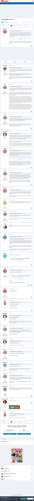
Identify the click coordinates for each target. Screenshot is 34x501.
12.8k (5, 275)
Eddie (5, 300)
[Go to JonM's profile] (5, 271)
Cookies (21, 494)
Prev (3, 25)
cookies (6, 498)
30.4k (5, 72)
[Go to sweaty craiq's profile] (5, 365)
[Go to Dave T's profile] (5, 87)
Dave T (4, 84)
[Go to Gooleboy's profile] (5, 32)
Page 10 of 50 (26, 25)
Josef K (4, 224)
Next (20, 25)
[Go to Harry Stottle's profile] (5, 134)
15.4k (5, 307)
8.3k (5, 207)
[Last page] (22, 25)
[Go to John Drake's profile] (2, 474)
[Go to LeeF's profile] (5, 203)
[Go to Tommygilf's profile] (5, 68)
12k (5, 241)
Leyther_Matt (4, 386)
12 (14, 25)
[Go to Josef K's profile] (5, 227)
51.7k (5, 91)
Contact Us (17, 494)
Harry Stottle (4, 131)
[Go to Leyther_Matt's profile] (5, 389)
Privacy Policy (14, 494)
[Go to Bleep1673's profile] (2, 479)
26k (5, 138)
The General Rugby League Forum (12, 22)
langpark (4, 253)
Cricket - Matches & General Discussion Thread (9, 473)
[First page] (1, 25)
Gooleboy (5, 28)
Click (18, 133)
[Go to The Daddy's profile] (2, 471)
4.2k (5, 155)
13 (15, 25)
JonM (5, 268)
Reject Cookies (30, 498)
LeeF (5, 200)
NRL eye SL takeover (6, 468)
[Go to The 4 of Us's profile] (2, 468)
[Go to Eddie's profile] (5, 303)
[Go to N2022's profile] (2, 22)
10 (11, 25)
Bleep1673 (4, 479)
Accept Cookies (24, 498)
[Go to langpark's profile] (5, 256)
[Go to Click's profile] (5, 237)
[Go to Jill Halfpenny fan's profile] (5, 402)
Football (4, 478)
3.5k (5, 260)
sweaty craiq (4, 362)
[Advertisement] (17, 10)
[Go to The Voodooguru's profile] (2, 476)
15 (18, 25)
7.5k (5, 369)
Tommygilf (5, 65)
